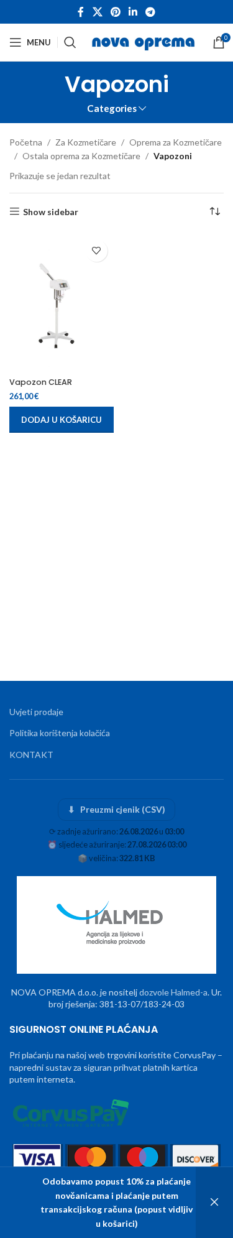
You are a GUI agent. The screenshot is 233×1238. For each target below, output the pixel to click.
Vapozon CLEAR (40, 382)
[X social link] (97, 11)
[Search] (70, 42)
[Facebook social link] (80, 11)
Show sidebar (50, 211)
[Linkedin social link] (133, 11)
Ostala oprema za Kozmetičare (81, 155)
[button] (61, 420)
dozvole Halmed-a (173, 992)
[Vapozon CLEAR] (61, 303)
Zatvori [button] (214, 1202)
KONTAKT (31, 754)
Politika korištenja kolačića (59, 733)
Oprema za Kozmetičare (175, 142)
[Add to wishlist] (96, 251)
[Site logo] (144, 41)
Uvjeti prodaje (36, 711)
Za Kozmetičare (85, 142)
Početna (25, 142)
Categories (112, 108)
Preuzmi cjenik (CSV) (116, 809)
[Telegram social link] (151, 11)
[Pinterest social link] (115, 11)
